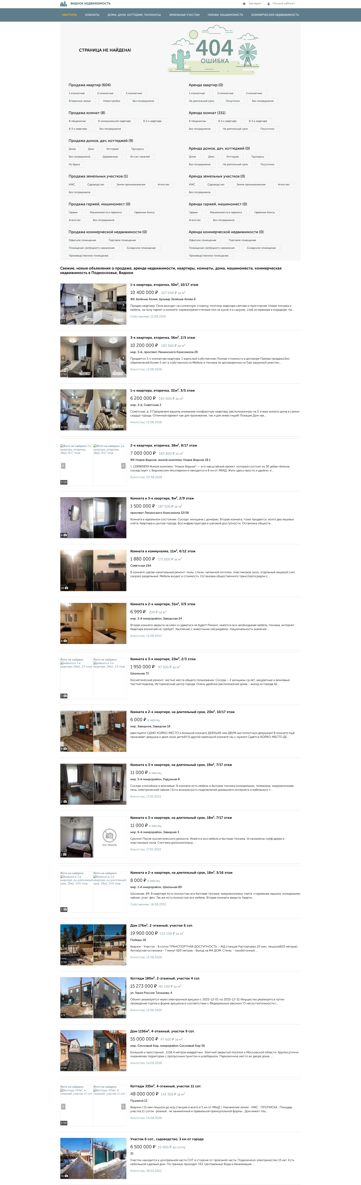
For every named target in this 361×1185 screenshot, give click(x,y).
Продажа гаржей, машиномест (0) (99, 204)
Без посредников (143, 101)
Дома (72, 149)
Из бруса (74, 164)
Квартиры (69, 15)
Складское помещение (141, 248)
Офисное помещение (82, 240)
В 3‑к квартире (78, 129)
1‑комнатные (77, 93)
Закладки (255, 3)
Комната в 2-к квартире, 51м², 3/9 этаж (162, 604)
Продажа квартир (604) (90, 85)
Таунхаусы (137, 149)
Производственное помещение (88, 255)
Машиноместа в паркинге (106, 212)
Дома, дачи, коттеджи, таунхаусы (134, 15)
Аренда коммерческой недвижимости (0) (226, 232)
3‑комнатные (134, 93)
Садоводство (95, 184)
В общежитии (77, 121)
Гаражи (73, 212)
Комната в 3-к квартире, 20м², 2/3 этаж (163, 659)
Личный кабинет (283, 3)
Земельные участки (184, 15)
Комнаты (92, 15)
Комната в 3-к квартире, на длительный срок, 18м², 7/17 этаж (181, 818)
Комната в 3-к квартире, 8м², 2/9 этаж (162, 498)
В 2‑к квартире (152, 121)
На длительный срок (201, 101)
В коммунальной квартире (114, 121)
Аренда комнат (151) (207, 113)
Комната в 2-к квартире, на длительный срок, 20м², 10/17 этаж (182, 712)
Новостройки (111, 101)
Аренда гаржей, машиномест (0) (218, 204)
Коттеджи (112, 149)
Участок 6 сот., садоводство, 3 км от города (167, 1139)
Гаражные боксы (144, 212)
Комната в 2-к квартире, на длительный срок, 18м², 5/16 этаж (181, 872)
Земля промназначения (131, 184)
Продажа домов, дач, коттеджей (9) (101, 141)
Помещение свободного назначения (92, 248)
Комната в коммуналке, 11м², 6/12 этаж (163, 551)
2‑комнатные (105, 93)
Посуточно (233, 101)
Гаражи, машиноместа (225, 15)
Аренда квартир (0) (206, 85)
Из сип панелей (140, 156)
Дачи (91, 149)
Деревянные (110, 156)
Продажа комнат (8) (87, 113)
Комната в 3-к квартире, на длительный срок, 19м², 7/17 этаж (181, 765)
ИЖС (72, 184)
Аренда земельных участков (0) (217, 176)
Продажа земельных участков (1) (98, 176)
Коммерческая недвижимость (275, 15)
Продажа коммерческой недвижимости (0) (108, 232)
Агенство (163, 184)
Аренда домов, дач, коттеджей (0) (219, 149)
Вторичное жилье (80, 101)
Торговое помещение (122, 240)
